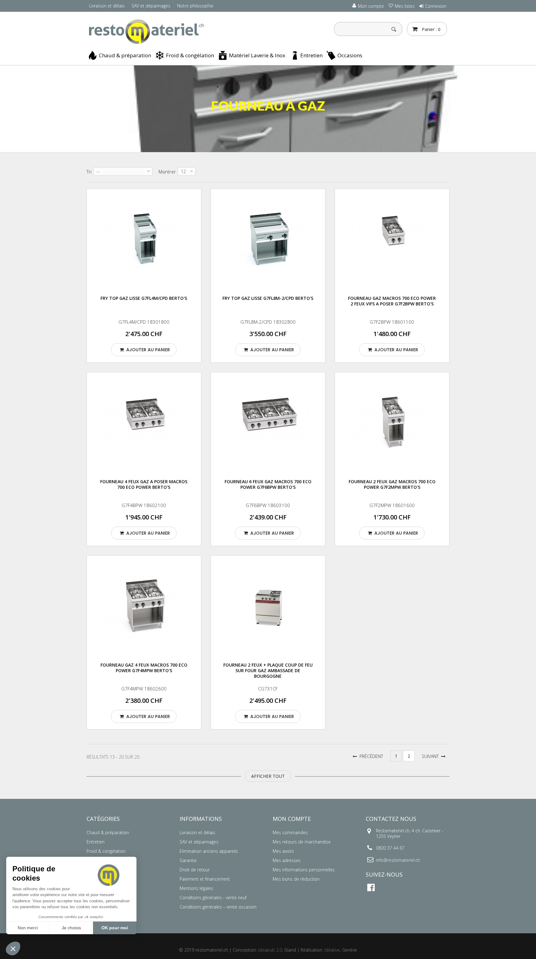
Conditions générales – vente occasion (218, 907)
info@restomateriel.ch (398, 860)
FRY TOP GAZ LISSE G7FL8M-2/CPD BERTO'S (267, 298)
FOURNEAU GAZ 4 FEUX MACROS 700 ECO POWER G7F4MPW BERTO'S (143, 667)
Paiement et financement (205, 879)
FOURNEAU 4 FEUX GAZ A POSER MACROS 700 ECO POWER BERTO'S (143, 484)
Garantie (188, 860)
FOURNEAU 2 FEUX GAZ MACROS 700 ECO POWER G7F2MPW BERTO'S (392, 484)
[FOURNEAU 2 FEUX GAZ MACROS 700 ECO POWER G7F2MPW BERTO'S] (392, 424)
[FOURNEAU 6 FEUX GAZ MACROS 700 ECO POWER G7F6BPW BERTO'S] (268, 424)
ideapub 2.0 (270, 950)
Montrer (167, 171)
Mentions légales (196, 888)
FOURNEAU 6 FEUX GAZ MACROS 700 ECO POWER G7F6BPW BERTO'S (268, 484)
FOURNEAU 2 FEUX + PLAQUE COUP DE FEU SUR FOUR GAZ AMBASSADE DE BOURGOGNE (268, 670)
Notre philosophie (195, 6)
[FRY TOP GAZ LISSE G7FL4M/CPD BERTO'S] (144, 241)
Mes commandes (290, 832)
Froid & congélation (190, 55)
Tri (89, 171)
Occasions (349, 55)
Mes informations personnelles (304, 870)
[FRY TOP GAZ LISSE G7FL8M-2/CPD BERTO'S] (268, 241)
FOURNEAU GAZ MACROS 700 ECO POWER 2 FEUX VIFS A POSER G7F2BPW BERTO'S (392, 301)
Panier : (430, 29)
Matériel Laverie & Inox (257, 55)
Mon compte (292, 818)
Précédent (370, 756)
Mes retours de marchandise (302, 842)
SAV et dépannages (151, 6)
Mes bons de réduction (296, 879)
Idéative (332, 950)
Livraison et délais (107, 6)
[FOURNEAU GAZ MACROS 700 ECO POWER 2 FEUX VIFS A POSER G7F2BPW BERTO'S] (392, 241)
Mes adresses (287, 860)
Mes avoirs (283, 851)
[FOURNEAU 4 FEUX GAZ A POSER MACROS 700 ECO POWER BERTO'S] (144, 424)
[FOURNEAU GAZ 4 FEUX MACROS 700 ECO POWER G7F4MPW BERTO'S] (144, 607)
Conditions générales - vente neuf (213, 897)
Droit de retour (195, 870)
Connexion (435, 6)
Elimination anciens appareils (209, 851)
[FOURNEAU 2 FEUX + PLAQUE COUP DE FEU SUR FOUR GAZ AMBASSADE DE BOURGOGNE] (268, 607)
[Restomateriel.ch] (144, 32)
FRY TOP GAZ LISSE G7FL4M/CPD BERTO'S (143, 298)
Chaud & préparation (125, 55)
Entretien (311, 55)
